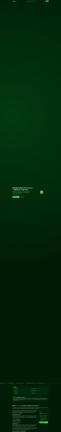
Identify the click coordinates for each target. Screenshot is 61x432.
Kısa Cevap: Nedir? (16, 388)
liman (15, 1)
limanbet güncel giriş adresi (29, 399)
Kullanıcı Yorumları (16, 390)
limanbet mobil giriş (26, 416)
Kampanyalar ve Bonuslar (34, 390)
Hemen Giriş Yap (43, 422)
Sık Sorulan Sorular (34, 393)
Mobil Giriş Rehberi (34, 388)
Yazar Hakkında (15, 393)
